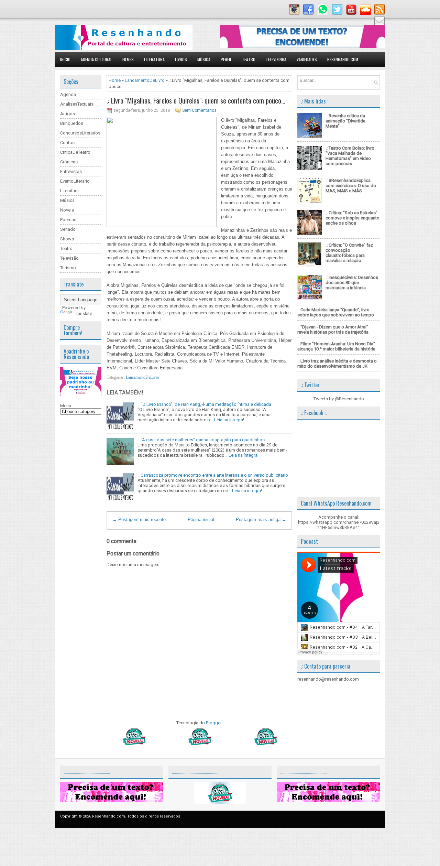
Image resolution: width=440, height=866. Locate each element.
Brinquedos (71, 123)
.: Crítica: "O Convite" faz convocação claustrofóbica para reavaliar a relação (349, 252)
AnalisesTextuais (77, 104)
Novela (67, 210)
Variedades (307, 59)
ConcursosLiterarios (80, 133)
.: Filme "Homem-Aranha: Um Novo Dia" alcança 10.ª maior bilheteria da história (336, 346)
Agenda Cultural (96, 59)
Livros (181, 59)
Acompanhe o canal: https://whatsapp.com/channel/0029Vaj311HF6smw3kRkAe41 (339, 522)
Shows (67, 238)
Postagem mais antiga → (261, 519)
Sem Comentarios (199, 110)
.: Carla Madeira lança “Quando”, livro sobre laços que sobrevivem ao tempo (335, 312)
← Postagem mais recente (139, 519)
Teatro (248, 59)
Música (203, 59)
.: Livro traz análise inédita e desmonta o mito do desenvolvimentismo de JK (337, 363)
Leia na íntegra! (229, 419)
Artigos (67, 113)
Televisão (69, 258)
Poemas (68, 219)
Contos (67, 142)
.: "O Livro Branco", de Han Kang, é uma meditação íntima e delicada (204, 404)
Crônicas (69, 161)
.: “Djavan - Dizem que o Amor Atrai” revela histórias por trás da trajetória (332, 329)
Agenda (68, 94)
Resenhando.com (342, 59)
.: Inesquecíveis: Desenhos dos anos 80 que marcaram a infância (352, 282)
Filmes (128, 59)
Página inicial (201, 519)
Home (115, 80)
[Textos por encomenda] (302, 46)
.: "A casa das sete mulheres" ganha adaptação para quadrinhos (201, 439)
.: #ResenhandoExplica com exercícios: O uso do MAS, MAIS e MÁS (351, 185)
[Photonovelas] (199, 743)
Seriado (68, 229)
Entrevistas (71, 171)
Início (65, 59)
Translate (83, 313)
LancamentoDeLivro (145, 80)
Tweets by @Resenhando (339, 398)
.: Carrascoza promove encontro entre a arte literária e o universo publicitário (213, 475)
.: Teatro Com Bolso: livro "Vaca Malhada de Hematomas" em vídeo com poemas (350, 155)
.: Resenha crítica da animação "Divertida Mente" (345, 121)
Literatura (154, 59)
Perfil (226, 59)
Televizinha (276, 59)
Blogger (213, 722)
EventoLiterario (75, 181)
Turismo (68, 267)
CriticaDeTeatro (75, 152)
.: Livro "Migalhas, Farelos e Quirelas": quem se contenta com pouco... (196, 100)
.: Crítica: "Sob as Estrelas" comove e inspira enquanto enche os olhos (353, 218)
